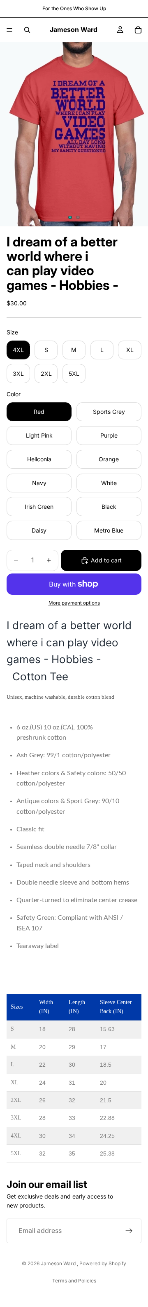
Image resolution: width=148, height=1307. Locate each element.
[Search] (27, 30)
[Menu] (9, 29)
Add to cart (106, 560)
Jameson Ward (59, 1263)
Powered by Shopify (102, 1263)
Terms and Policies (74, 1281)
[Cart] (138, 30)
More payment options (74, 603)
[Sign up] (129, 1230)
